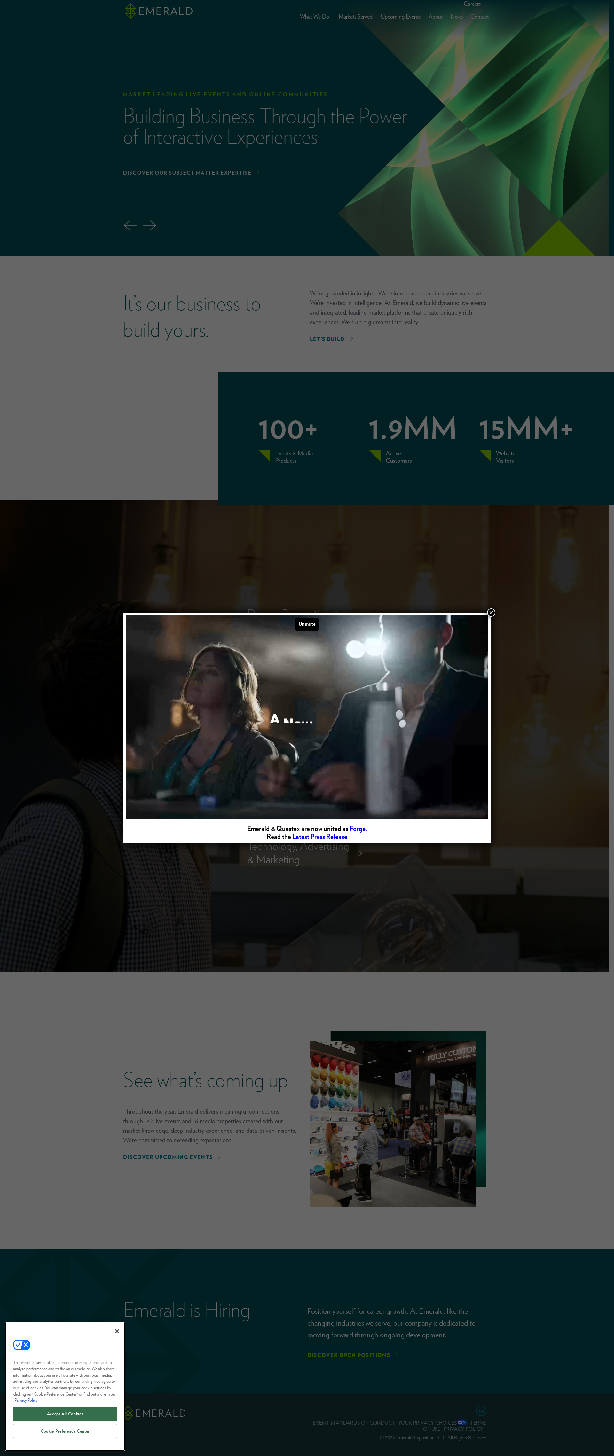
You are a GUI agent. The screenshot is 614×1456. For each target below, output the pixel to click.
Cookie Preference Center (65, 1431)
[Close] (117, 1331)
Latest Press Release (319, 837)
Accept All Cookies (65, 1413)
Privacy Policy (26, 1400)
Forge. (358, 829)
